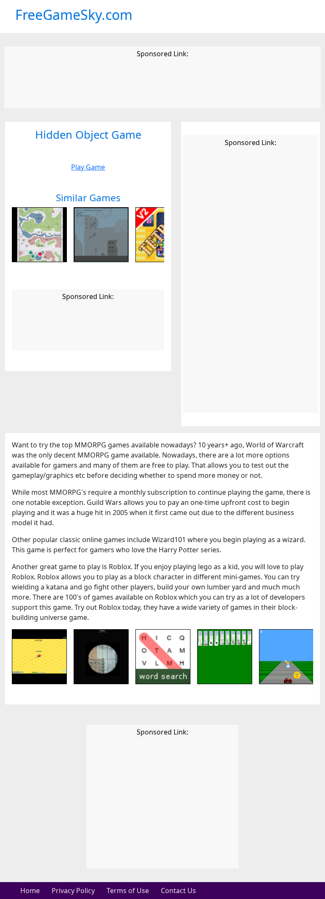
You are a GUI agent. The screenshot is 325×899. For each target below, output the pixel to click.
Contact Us (178, 890)
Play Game (88, 167)
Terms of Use (128, 890)
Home (30, 890)
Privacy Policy (73, 890)
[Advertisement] (162, 85)
